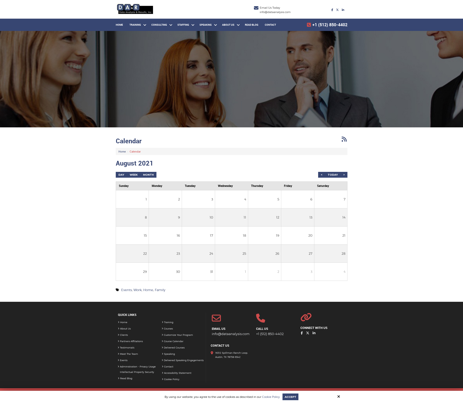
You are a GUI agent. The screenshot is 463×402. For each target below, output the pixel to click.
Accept (290, 397)
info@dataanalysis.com (275, 12)
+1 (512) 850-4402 (329, 24)
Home (122, 151)
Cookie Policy (271, 397)
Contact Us (220, 345)
